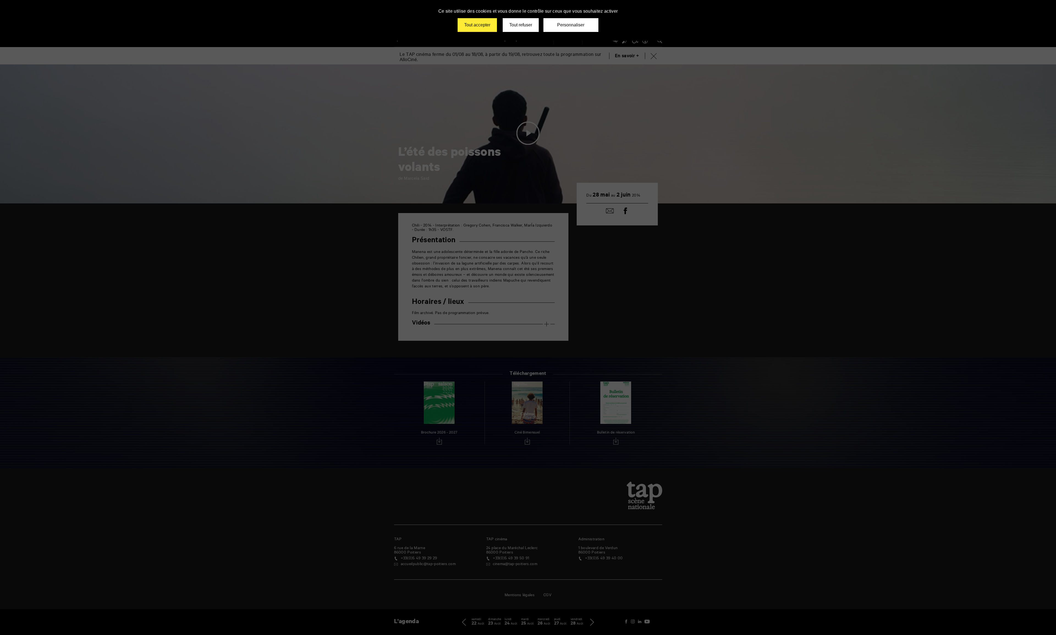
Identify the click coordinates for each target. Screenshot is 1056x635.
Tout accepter (477, 25)
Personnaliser (570, 25)
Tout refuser (520, 25)
